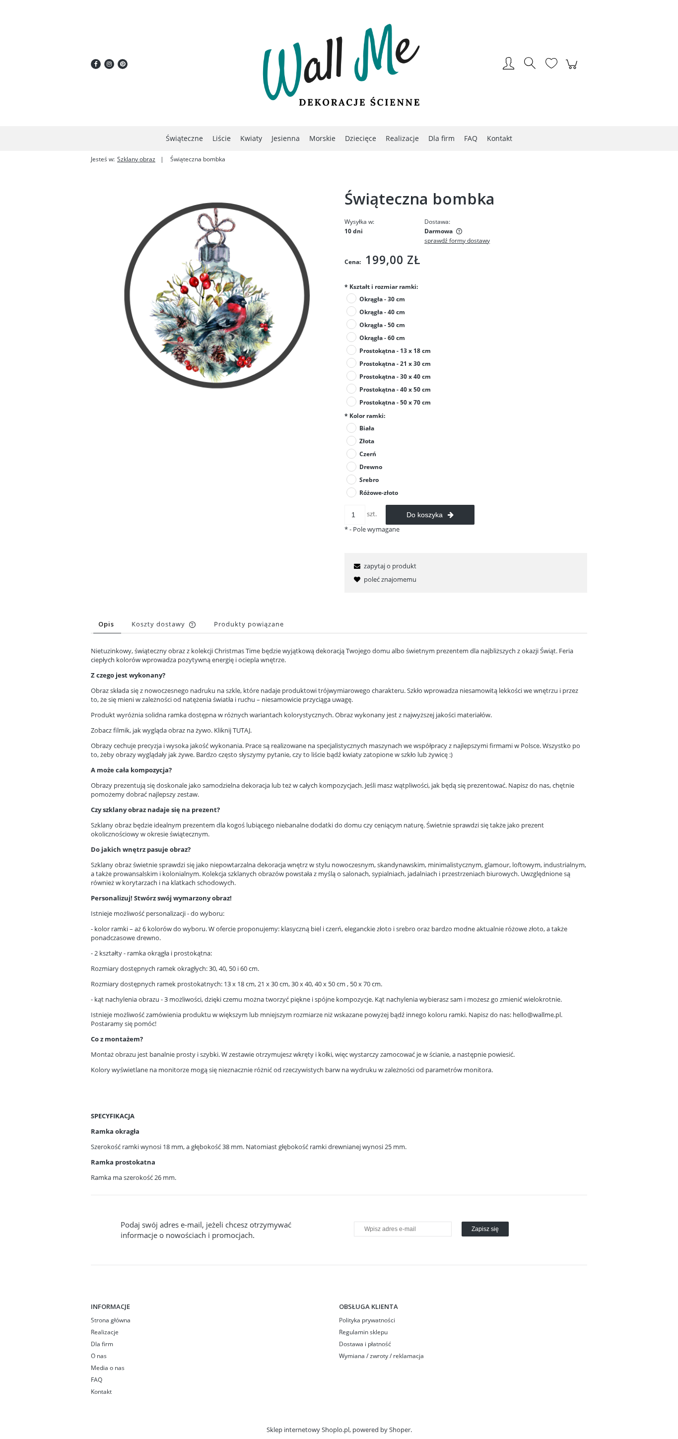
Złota (366, 441)
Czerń (367, 454)
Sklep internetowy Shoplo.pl (308, 1429)
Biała (366, 428)
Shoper (399, 1429)
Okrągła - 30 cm (382, 299)
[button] (383, 565)
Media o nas (108, 1368)
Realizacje (105, 1332)
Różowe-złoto (378, 492)
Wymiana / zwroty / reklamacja (381, 1356)
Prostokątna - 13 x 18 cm (395, 350)
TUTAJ (241, 730)
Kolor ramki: (364, 415)
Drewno (370, 467)
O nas (99, 1356)
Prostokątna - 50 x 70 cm (395, 402)
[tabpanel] (339, 914)
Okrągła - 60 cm (382, 338)
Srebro (369, 480)
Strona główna (111, 1320)
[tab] (107, 624)
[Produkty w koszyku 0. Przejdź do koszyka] (573, 69)
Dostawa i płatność (365, 1344)
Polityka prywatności (367, 1320)
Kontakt (101, 1391)
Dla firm (102, 1344)
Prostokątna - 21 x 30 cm (395, 363)
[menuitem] (184, 138)
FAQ (96, 1379)
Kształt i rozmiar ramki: (381, 286)
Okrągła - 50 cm (382, 325)
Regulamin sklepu (363, 1332)
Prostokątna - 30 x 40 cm (395, 376)
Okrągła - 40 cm (382, 312)
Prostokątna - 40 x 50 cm (395, 389)
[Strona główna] (339, 64)
